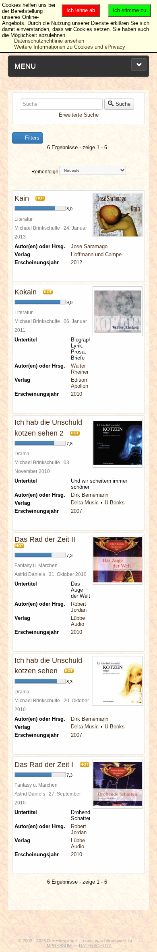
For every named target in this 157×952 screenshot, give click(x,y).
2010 (76, 394)
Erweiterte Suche (79, 115)
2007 (76, 511)
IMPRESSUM (59, 945)
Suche (123, 104)
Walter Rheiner (80, 369)
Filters (31, 138)
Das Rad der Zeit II (44, 539)
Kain (21, 198)
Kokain (25, 292)
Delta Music (85, 503)
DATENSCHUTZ (95, 945)
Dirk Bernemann (89, 495)
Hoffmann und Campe (96, 254)
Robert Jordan (79, 607)
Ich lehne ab (80, 10)
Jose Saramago (89, 246)
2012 (76, 262)
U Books (115, 503)
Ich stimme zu (129, 10)
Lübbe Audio (78, 621)
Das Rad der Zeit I (43, 765)
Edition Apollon (79, 383)
